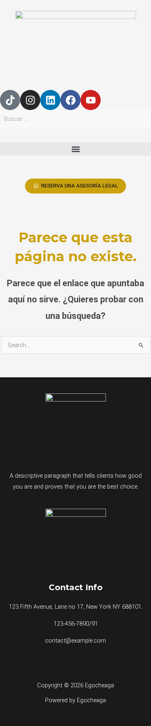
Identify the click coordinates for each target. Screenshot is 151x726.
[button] (75, 149)
